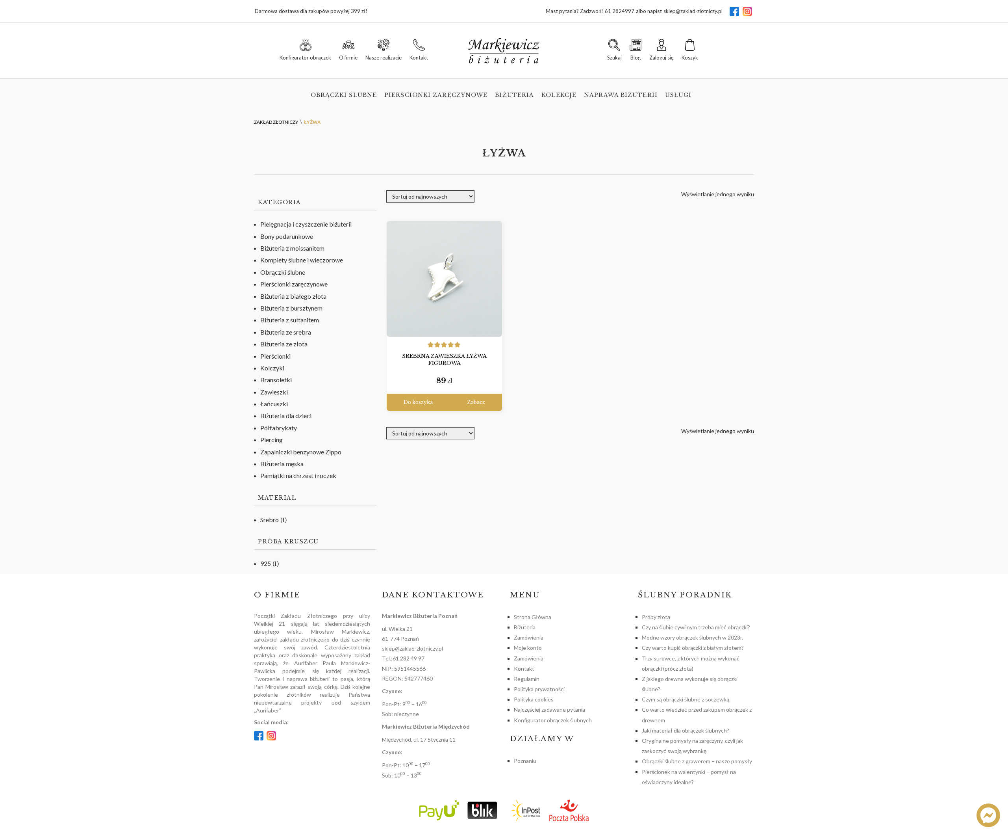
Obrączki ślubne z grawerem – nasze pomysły (697, 761)
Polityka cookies (534, 699)
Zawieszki (274, 392)
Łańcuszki (274, 403)
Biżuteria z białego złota (293, 296)
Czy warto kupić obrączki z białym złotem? (693, 647)
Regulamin (526, 678)
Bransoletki (276, 379)
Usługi (678, 95)
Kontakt (524, 668)
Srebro (269, 519)
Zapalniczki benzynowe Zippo (300, 452)
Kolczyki (272, 368)
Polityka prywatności (539, 689)
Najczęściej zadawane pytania (549, 709)
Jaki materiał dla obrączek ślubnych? (685, 730)
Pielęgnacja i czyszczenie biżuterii (306, 224)
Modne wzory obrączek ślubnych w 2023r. (692, 637)
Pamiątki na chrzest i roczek (298, 475)
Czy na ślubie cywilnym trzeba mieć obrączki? (696, 627)
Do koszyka (418, 402)
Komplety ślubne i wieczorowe (301, 260)
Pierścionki (275, 356)
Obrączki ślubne (344, 95)
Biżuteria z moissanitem (292, 248)
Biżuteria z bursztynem (291, 308)
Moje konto (528, 647)
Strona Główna (532, 617)
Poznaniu (525, 760)
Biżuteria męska (282, 463)
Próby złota (656, 617)
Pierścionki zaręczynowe (435, 95)
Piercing (271, 439)
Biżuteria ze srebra (285, 332)
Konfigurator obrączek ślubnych (553, 720)
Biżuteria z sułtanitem (289, 320)
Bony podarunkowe (286, 236)
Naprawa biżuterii (621, 95)
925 (265, 563)
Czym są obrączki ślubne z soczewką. (686, 699)
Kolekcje (558, 95)
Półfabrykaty (278, 428)
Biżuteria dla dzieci (285, 415)
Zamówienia (528, 637)
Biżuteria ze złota (284, 344)
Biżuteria (514, 95)
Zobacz (476, 402)
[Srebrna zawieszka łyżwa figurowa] (444, 279)
